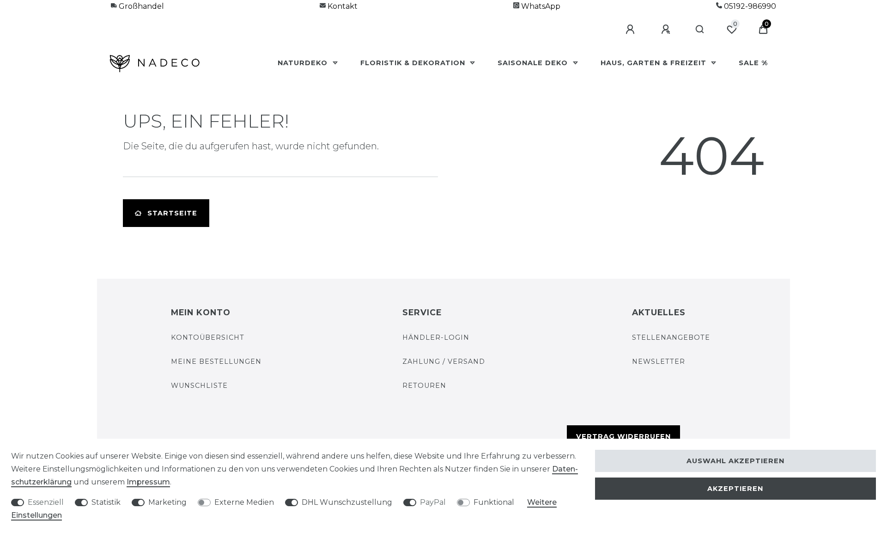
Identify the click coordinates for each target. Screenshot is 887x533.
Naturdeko (304, 63)
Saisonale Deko (534, 63)
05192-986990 (749, 6)
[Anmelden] (631, 29)
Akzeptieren (735, 488)
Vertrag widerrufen (623, 436)
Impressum (148, 482)
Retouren (424, 385)
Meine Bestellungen (216, 361)
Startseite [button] (172, 213)
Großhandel (140, 6)
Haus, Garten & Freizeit (655, 63)
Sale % (753, 63)
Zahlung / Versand (443, 361)
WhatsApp (539, 6)
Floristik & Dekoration (414, 63)
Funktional (494, 502)
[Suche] (700, 29)
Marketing (167, 502)
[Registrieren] (667, 29)
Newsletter (658, 361)
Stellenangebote (671, 337)
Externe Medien (244, 502)
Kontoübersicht (207, 337)
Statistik (106, 502)
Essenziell (46, 502)
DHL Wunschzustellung (347, 502)
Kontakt (342, 6)
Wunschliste (199, 385)
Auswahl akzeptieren (735, 461)
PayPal (433, 502)
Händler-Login (435, 337)
